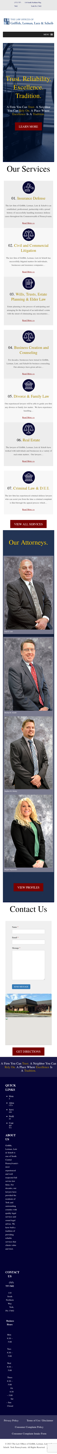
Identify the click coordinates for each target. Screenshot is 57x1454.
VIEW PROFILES (28, 887)
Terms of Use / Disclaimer (40, 1420)
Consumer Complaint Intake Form (29, 1433)
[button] (46, 34)
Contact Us (11, 1125)
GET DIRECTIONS (28, 1051)
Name (15, 927)
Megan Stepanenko (10, 869)
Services (11, 1110)
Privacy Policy (11, 1420)
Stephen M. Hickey (10, 791)
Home (11, 1097)
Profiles (11, 1117)
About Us (11, 1104)
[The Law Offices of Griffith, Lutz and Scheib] (28, 24)
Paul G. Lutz (8, 631)
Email (15, 937)
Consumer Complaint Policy (29, 1427)
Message (16, 948)
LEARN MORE (28, 126)
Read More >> (28, 223)
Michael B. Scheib (10, 712)
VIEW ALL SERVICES (28, 524)
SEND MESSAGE (21, 986)
